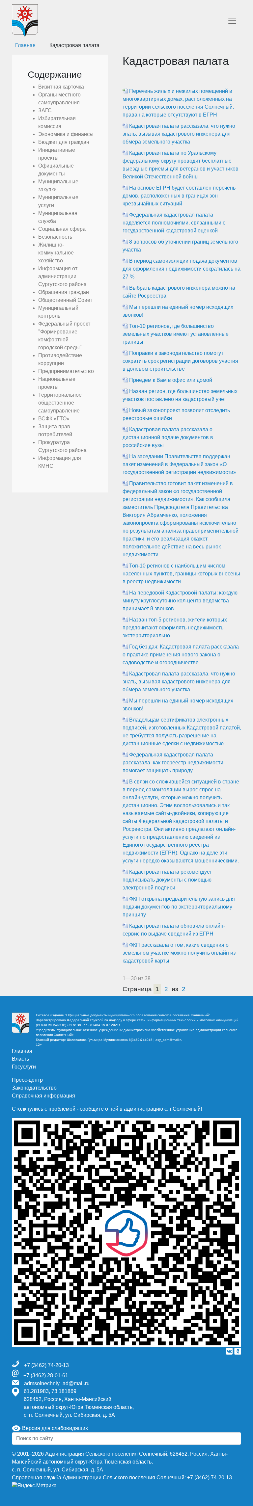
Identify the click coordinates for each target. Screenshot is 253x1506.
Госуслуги (24, 1067)
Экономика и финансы (66, 134)
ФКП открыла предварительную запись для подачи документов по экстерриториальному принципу (179, 906)
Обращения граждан (63, 292)
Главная (22, 1051)
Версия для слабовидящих (54, 1428)
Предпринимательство (66, 371)
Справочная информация (43, 1095)
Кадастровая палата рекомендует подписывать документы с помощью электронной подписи (167, 879)
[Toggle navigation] (232, 20)
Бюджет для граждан (63, 142)
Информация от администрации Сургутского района (62, 276)
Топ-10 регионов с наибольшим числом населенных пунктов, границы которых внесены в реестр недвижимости (181, 573)
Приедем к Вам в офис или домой (170, 380)
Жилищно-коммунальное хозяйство (56, 252)
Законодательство (34, 1088)
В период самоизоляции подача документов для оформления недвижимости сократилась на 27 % (181, 268)
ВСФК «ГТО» (54, 418)
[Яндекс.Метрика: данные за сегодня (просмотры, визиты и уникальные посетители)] (34, 1486)
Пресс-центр (27, 1080)
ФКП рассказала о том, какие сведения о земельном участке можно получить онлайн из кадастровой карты (179, 953)
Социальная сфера (62, 229)
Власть (20, 1059)
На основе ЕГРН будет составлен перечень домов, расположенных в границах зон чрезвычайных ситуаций (179, 195)
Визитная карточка (61, 87)
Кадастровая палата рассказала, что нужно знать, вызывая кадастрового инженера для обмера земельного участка (179, 134)
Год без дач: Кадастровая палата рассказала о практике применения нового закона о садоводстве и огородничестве (181, 654)
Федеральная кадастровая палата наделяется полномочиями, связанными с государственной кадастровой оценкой (174, 222)
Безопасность (55, 237)
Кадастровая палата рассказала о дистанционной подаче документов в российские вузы (168, 437)
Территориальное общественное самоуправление (60, 402)
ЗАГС (45, 110)
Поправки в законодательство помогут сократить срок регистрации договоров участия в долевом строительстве (180, 361)
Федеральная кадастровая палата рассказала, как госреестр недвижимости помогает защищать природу (173, 762)
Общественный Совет (65, 300)
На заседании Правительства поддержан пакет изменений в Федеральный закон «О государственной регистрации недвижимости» (179, 464)
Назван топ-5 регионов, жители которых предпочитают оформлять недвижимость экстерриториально (175, 627)
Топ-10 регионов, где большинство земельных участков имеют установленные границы (176, 334)
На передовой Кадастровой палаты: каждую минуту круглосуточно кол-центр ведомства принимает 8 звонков (180, 600)
